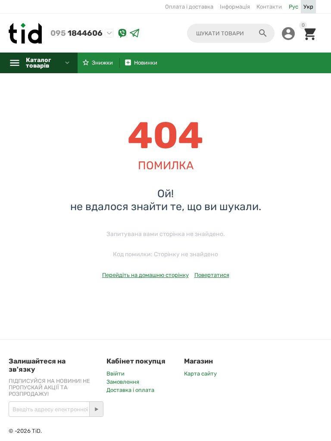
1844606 (76, 33)
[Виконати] (96, 409)
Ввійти (115, 373)
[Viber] (122, 33)
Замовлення (122, 382)
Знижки (102, 62)
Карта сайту (200, 373)
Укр (308, 6)
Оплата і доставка (189, 6)
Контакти (269, 6)
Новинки (145, 62)
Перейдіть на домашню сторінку (145, 275)
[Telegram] (134, 33)
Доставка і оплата (130, 390)
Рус (293, 6)
